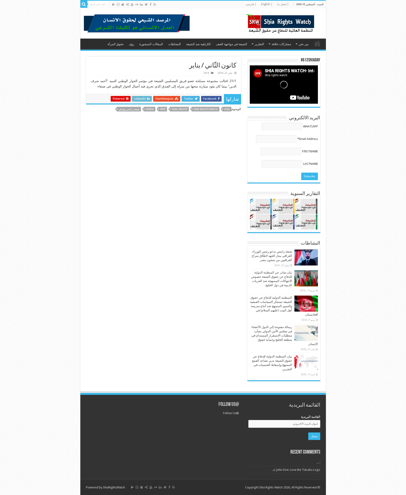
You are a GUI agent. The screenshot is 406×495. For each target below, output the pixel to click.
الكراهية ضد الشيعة (198, 44)
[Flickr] (137, 4)
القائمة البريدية (310, 417)
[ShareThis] (127, 4)
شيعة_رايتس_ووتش (129, 109)
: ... (318, 462)
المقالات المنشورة (151, 44)
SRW (162, 109)
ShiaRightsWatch (114, 487)
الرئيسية (317, 43)
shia (227, 109)
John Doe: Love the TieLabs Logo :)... (296, 469)
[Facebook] (150, 4)
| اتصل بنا (283, 4)
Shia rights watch (206, 109)
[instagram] (118, 4)
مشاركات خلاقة (281, 44)
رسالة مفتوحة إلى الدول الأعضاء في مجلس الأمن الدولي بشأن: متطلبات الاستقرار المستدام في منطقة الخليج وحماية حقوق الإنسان (284, 335)
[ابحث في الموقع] (83, 4)
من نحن (303, 44)
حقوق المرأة (116, 44)
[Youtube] (132, 4)
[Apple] (123, 4)
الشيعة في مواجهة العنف (231, 44)
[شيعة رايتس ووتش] (281, 22)
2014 (206, 73)
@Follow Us (229, 404)
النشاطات (174, 44)
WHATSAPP (310, 126)
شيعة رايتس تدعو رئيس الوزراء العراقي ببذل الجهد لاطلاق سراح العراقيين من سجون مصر (272, 256)
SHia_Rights (179, 109)
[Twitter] (146, 4)
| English (267, 4)
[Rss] (154, 4)
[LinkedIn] (141, 4)
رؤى (131, 44)
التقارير (259, 44)
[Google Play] (113, 4)
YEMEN (150, 109)
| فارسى (251, 4)
